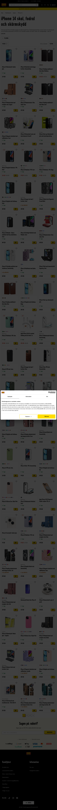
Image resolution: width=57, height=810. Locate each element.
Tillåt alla (46, 416)
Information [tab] (28, 396)
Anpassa (27, 416)
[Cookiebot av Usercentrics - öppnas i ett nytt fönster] (49, 392)
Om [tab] (47, 396)
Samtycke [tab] (10, 396)
